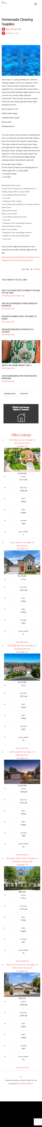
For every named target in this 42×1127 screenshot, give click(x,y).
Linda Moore (6, 296)
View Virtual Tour (22, 642)
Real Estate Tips (13, 29)
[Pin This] (36, 269)
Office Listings (21, 435)
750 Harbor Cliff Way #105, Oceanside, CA (22, 858)
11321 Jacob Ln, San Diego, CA (22, 542)
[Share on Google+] (39, 269)
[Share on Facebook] (33, 269)
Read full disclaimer (25, 1083)
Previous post (10, 394)
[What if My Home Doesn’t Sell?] (21, 351)
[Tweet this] (31, 269)
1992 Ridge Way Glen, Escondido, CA (22, 646)
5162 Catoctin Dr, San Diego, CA (22, 752)
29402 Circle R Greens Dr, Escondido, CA (22, 965)
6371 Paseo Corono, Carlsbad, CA (22, 440)
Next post (24, 394)
